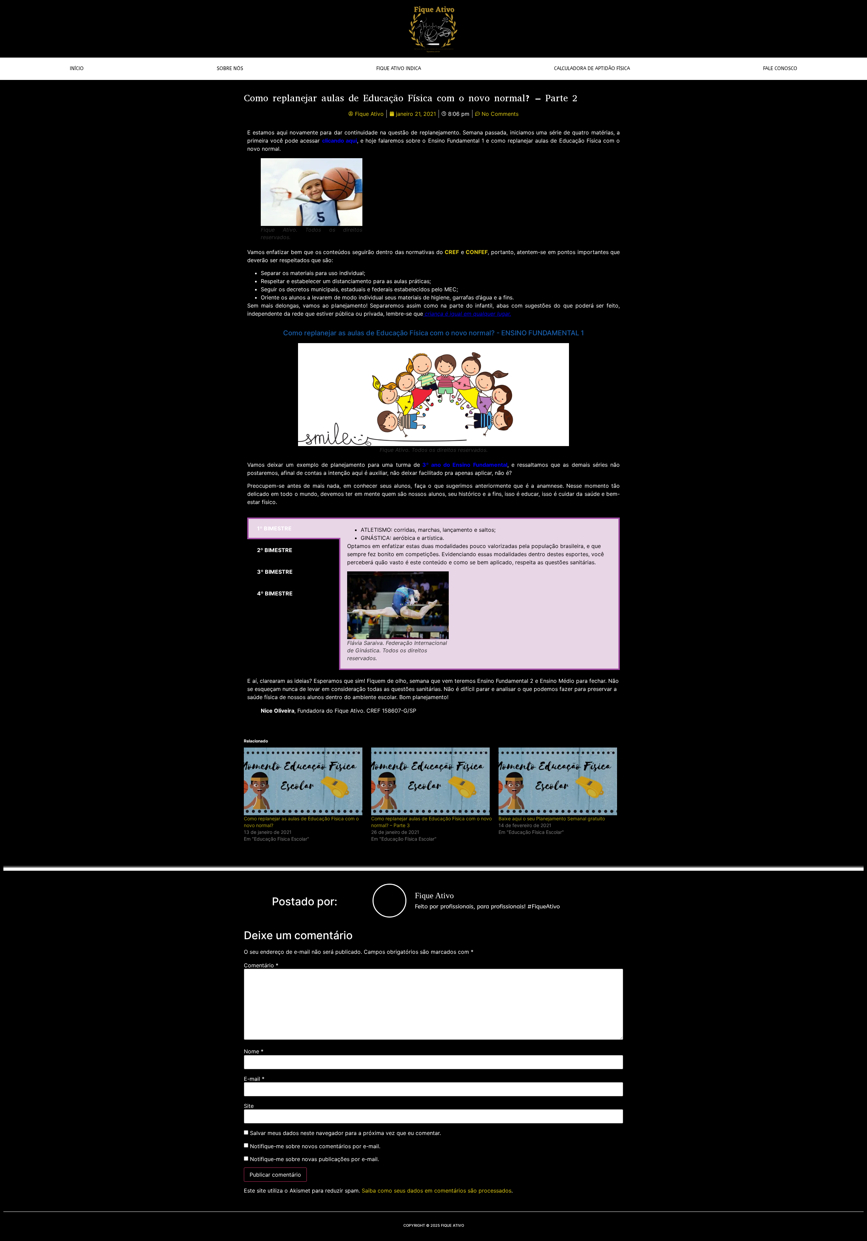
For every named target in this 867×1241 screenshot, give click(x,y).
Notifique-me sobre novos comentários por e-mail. (315, 1146)
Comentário (261, 965)
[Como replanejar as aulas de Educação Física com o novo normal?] (304, 781)
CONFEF (477, 252)
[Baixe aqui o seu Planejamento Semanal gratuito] (559, 781)
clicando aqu (339, 140)
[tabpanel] (479, 594)
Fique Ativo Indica (398, 68)
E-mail (254, 1078)
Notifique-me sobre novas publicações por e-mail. (314, 1159)
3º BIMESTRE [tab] (275, 571)
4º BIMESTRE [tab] (275, 593)
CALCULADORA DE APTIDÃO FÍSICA (592, 68)
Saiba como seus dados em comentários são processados (436, 1190)
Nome (253, 1051)
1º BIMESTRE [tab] (274, 528)
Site (249, 1106)
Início (77, 68)
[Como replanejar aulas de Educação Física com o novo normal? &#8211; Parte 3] (431, 781)
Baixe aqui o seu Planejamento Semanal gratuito (552, 818)
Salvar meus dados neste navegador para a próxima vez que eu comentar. (345, 1133)
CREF (452, 252)
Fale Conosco (780, 68)
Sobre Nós (230, 68)
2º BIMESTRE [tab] (274, 550)
